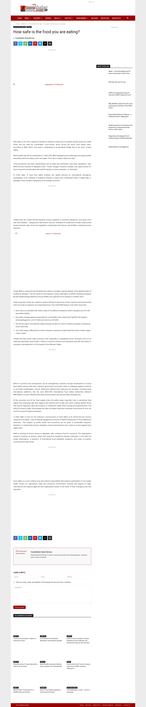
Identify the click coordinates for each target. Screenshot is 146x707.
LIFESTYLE (68, 18)
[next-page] (18, 696)
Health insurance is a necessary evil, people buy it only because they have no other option (121, 127)
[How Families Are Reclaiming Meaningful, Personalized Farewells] (52, 628)
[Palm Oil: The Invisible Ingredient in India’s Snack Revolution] (52, 680)
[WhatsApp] (25, 43)
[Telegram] (40, 43)
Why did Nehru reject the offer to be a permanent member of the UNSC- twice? (121, 106)
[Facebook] (15, 43)
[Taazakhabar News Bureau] (22, 556)
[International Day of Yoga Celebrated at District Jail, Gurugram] (25, 654)
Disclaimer (118, 705)
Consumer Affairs (72, 687)
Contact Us (126, 705)
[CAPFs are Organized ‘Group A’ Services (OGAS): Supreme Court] (101, 96)
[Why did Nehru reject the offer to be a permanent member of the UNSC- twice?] (101, 107)
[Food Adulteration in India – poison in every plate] (79, 680)
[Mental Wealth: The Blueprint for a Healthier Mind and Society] (25, 680)
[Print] (50, 43)
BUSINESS (37, 18)
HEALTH (57, 18)
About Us (88, 705)
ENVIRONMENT (81, 18)
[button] (127, 18)
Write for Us (96, 705)
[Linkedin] (30, 43)
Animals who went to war (117, 82)
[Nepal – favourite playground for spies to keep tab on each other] (101, 74)
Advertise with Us (107, 705)
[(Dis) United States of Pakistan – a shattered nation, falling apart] (101, 118)
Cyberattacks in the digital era (119, 147)
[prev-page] (14, 696)
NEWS (27, 18)
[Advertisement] (91, 8)
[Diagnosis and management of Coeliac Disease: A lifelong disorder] (101, 139)
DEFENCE (48, 18)
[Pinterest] (35, 43)
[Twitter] (20, 43)
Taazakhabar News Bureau (24, 38)
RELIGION (94, 18)
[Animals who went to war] (101, 85)
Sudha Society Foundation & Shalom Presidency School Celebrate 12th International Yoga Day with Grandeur (78, 641)
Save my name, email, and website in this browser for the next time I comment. (43, 582)
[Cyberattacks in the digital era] (101, 150)
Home (19, 18)
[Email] (45, 43)
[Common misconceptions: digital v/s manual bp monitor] (25, 628)
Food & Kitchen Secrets (35, 24)
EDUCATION (105, 18)
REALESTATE (116, 18)
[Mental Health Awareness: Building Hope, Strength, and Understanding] (52, 654)
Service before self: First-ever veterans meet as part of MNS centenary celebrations (78, 666)
